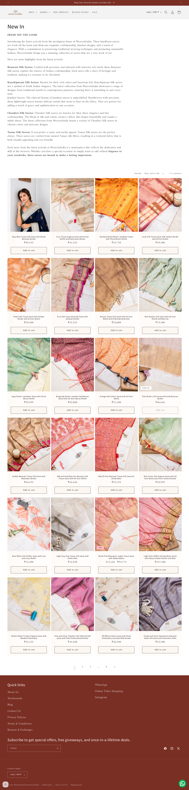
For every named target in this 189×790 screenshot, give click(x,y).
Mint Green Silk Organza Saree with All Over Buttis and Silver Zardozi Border (160, 477)
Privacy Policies (16, 717)
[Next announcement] (181, 3)
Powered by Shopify (31, 785)
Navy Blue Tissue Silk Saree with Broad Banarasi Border (28, 238)
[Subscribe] (57, 748)
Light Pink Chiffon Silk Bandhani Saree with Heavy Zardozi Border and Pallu (160, 557)
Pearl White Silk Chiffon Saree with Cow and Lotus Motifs (29, 557)
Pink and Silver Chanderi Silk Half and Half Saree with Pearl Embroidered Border (73, 637)
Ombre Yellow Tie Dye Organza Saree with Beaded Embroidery (28, 637)
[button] (32, 12)
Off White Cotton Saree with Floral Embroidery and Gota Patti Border (116, 637)
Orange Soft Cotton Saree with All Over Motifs (116, 397)
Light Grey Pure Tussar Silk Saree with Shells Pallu (72, 557)
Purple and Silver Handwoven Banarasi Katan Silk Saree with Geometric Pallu (160, 637)
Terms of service (61, 785)
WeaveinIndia (19, 785)
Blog (10, 704)
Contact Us (14, 711)
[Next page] (114, 667)
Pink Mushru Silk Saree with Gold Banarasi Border (160, 397)
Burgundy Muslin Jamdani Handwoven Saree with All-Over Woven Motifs (72, 397)
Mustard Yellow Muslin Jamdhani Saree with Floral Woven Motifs (116, 238)
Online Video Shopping (109, 691)
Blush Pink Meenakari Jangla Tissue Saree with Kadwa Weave (116, 557)
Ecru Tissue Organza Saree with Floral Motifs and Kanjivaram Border (73, 238)
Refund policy (47, 785)
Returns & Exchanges (20, 729)
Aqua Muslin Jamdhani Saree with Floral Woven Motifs (29, 397)
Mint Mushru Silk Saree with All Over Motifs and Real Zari (160, 318)
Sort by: (138, 173)
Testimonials (14, 698)
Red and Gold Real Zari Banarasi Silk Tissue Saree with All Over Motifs (72, 477)
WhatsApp (101, 685)
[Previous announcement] (8, 3)
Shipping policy (76, 785)
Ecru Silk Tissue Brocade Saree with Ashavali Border (72, 318)
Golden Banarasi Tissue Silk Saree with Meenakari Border (28, 477)
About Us (13, 692)
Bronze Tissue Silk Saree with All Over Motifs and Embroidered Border (116, 318)
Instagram (101, 697)
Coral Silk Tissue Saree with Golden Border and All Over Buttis (160, 238)
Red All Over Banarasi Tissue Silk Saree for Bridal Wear (116, 477)
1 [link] (74, 667)
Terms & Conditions (19, 723)
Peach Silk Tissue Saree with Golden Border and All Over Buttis (28, 318)
